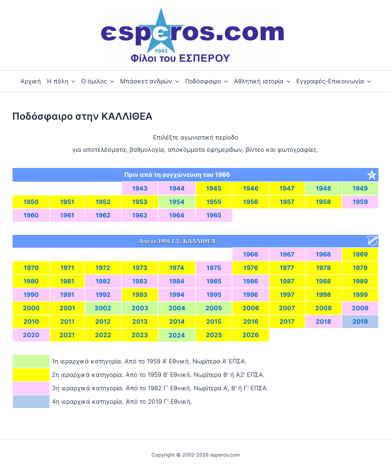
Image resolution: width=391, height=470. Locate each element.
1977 (287, 267)
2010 (31, 321)
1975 (213, 267)
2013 (140, 321)
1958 (323, 202)
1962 (103, 215)
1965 (213, 215)
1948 (323, 188)
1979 (360, 267)
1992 (103, 294)
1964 (177, 215)
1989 (360, 281)
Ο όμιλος (94, 81)
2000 (31, 308)
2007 (287, 308)
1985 (213, 281)
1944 (177, 188)
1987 (287, 281)
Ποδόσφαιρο (203, 81)
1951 (67, 202)
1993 (139, 294)
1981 (67, 281)
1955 (213, 202)
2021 (67, 335)
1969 (360, 254)
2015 (213, 321)
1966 (250, 254)
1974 (177, 267)
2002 (103, 308)
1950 (31, 202)
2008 (323, 308)
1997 (287, 294)
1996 (250, 294)
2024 (177, 335)
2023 (140, 335)
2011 (67, 321)
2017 (287, 321)
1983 (139, 281)
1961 (67, 215)
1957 (287, 202)
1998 (323, 294)
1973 (140, 267)
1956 (250, 202)
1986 (250, 281)
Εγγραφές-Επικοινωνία (330, 81)
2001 (67, 308)
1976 (250, 267)
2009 (360, 308)
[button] (71, 81)
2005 (214, 308)
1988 (323, 281)
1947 (287, 188)
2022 (103, 335)
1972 (103, 267)
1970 (31, 267)
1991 (67, 294)
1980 (31, 281)
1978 (323, 267)
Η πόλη (57, 81)
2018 (323, 321)
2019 (360, 321)
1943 (140, 188)
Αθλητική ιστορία (258, 81)
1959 (360, 202)
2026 (251, 335)
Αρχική (30, 81)
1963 (139, 215)
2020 (31, 335)
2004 (177, 308)
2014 (177, 321)
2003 (140, 308)
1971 (67, 267)
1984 (177, 281)
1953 (139, 202)
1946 (250, 188)
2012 (103, 321)
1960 (31, 215)
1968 (323, 254)
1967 (287, 254)
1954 (177, 202)
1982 (103, 281)
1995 (213, 294)
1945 (213, 188)
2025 (214, 335)
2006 (251, 308)
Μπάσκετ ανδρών (146, 81)
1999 (360, 294)
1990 (31, 294)
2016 (250, 321)
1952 (103, 202)
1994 (177, 294)
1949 (360, 188)
